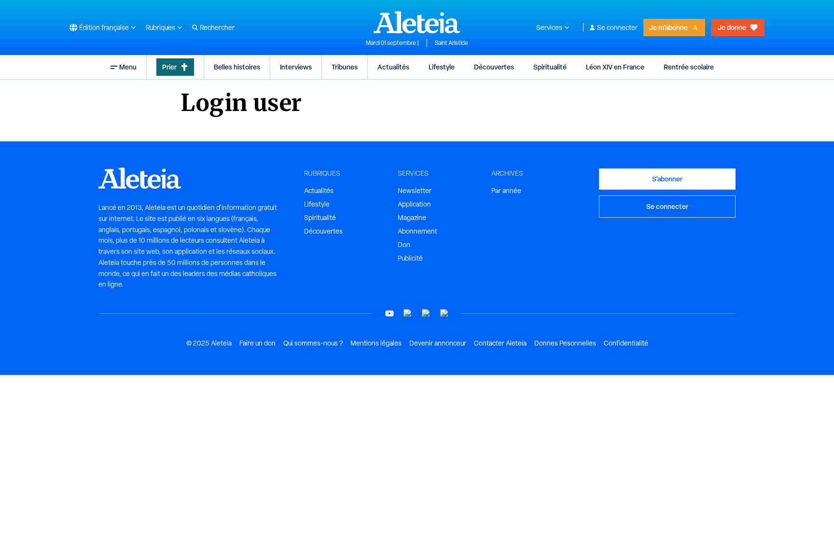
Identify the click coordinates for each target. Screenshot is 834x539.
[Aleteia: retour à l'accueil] (417, 22)
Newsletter (414, 190)
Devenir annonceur (437, 343)
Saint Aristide (451, 43)
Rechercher (217, 27)
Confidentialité (626, 343)
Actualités (393, 66)
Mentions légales (376, 343)
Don (404, 244)
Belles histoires (237, 66)
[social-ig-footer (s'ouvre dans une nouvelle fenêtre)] (444, 313)
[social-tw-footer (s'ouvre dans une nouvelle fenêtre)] (426, 313)
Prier (169, 66)
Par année (506, 190)
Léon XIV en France (615, 66)
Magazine (412, 217)
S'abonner (667, 178)
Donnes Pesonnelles (565, 343)
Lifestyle (442, 66)
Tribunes (345, 66)
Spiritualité (550, 66)
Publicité (410, 258)
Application (414, 204)
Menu (128, 66)
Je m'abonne (668, 27)
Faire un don (257, 343)
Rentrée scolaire (689, 66)
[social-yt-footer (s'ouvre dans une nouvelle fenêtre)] (389, 313)
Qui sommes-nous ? (313, 343)
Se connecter (617, 27)
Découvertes (494, 66)
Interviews (296, 66)
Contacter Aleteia (500, 343)
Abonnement (417, 231)
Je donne (732, 27)
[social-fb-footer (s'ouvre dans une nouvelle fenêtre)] (407, 313)
